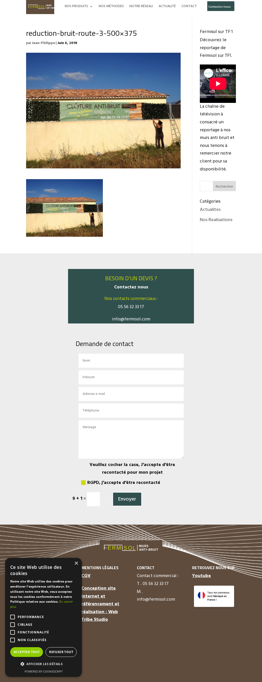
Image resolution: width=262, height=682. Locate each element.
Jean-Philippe (43, 43)
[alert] (43, 617)
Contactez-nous (219, 6)
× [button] (76, 563)
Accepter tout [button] (27, 652)
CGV (86, 576)
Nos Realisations (216, 220)
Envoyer (127, 499)
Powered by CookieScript (44, 671)
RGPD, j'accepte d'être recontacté (123, 482)
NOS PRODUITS (76, 7)
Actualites (210, 209)
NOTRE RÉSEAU (141, 7)
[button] (43, 664)
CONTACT (189, 7)
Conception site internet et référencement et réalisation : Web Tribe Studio (100, 604)
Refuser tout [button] (61, 652)
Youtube (201, 576)
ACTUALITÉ (167, 7)
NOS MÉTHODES (111, 7)
